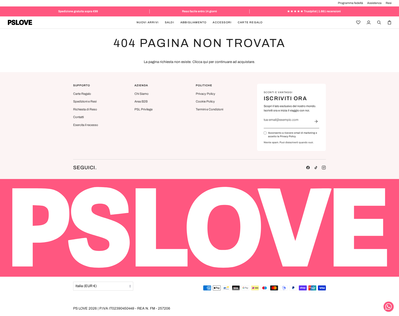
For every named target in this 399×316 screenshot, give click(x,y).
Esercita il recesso (85, 125)
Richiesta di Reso (85, 109)
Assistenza (374, 3)
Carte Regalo (82, 93)
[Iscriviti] (316, 121)
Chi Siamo (141, 93)
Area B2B (141, 101)
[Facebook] (308, 167)
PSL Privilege (143, 109)
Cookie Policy (205, 101)
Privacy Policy (205, 93)
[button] (169, 22)
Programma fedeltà (350, 3)
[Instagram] (324, 167)
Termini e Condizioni (209, 109)
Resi (389, 3)
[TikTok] (316, 167)
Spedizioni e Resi (85, 101)
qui (205, 62)
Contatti (78, 117)
